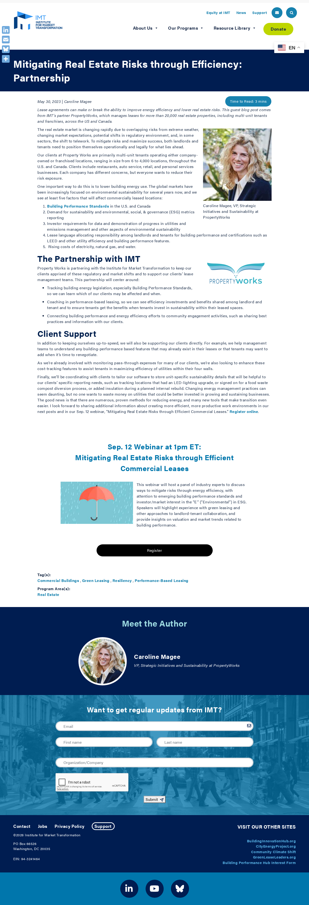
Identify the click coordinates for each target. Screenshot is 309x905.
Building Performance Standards (78, 206)
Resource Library (232, 28)
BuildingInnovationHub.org (271, 840)
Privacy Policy (69, 826)
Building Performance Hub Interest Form (259, 862)
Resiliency (122, 580)
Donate (278, 29)
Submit (152, 799)
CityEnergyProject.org (276, 846)
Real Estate (48, 594)
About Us (143, 28)
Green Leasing (96, 580)
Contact (22, 826)
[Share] (6, 59)
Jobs (42, 826)
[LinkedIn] (6, 30)
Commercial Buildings (58, 580)
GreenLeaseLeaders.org (274, 856)
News (241, 12)
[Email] (6, 39)
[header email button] (277, 12)
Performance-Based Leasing (162, 580)
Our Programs (183, 28)
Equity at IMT (218, 12)
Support (259, 12)
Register (154, 550)
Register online (244, 411)
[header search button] (291, 12)
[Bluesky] (6, 49)
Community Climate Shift (273, 851)
